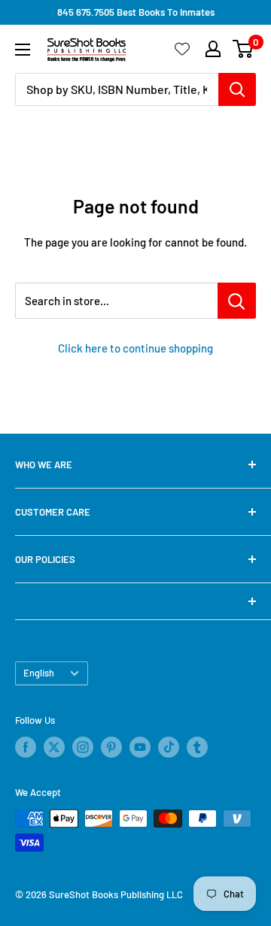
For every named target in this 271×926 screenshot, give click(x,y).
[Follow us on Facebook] (25, 747)
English (38, 673)
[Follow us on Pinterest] (111, 747)
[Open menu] (22, 50)
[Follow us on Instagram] (82, 747)
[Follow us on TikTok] (168, 747)
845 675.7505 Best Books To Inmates (136, 12)
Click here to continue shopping (135, 348)
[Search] (237, 89)
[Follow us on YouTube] (140, 747)
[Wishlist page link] (182, 48)
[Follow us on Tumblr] (197, 747)
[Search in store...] (237, 301)
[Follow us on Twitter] (54, 747)
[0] (243, 49)
